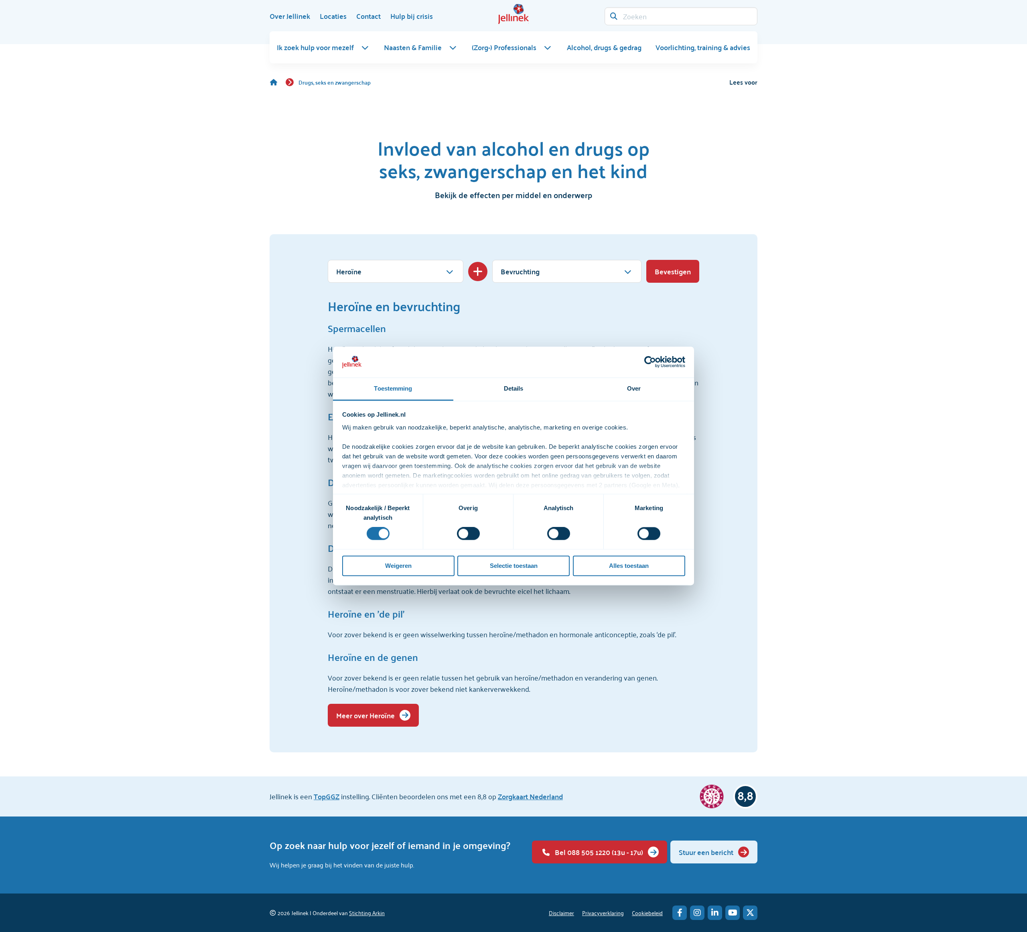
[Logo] (513, 14)
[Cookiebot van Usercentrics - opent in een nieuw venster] (650, 362)
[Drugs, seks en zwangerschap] (278, 82)
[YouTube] (732, 913)
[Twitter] (750, 913)
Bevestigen (673, 271)
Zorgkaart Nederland (530, 796)
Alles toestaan (629, 565)
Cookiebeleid (647, 913)
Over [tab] (634, 388)
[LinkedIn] (715, 913)
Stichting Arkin (367, 913)
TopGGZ (326, 796)
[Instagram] (697, 913)
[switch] (468, 533)
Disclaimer (561, 913)
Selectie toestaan (514, 565)
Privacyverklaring (603, 913)
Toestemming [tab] (393, 388)
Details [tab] (514, 388)
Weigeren (398, 565)
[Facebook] (679, 913)
